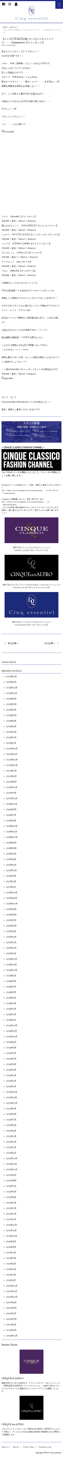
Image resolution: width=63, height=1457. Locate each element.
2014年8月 (11, 1047)
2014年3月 (11, 1075)
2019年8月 (11, 809)
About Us (5, 1447)
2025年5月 (11, 721)
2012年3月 (11, 1208)
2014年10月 (11, 1036)
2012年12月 (11, 1158)
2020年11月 (11, 798)
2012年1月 (11, 1219)
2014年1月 (11, 1086)
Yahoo (21, 374)
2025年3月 (11, 732)
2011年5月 (11, 1263)
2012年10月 (11, 1169)
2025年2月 (11, 737)
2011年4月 (11, 1269)
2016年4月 (11, 937)
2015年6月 (11, 992)
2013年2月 (11, 1147)
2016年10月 (12, 903)
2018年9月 (11, 842)
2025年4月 (11, 726)
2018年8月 (11, 848)
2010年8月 (11, 1308)
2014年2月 (11, 1081)
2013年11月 (11, 1097)
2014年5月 (11, 1064)
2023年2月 (11, 770)
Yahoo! (22, 221)
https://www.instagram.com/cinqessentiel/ (25, 502)
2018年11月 (11, 831)
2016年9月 (11, 909)
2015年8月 (11, 981)
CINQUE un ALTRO (13, 1424)
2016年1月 (11, 953)
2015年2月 (11, 1014)
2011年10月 (11, 1236)
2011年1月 (11, 1280)
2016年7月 (11, 920)
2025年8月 (11, 704)
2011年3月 (11, 1274)
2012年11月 (11, 1164)
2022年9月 (11, 776)
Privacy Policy (28, 1447)
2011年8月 (11, 1247)
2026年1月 (11, 682)
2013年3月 (11, 1142)
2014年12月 (11, 1025)
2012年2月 (11, 1214)
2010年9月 (11, 1302)
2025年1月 (11, 743)
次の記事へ (49, 643)
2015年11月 (11, 964)
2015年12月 (11, 959)
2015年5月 (11, 998)
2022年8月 (11, 782)
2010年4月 (11, 1330)
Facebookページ (26, 402)
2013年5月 (11, 1130)
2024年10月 (12, 759)
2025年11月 (11, 693)
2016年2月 (11, 948)
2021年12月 (11, 787)
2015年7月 (11, 986)
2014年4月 (11, 1070)
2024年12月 (12, 748)
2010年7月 (11, 1313)
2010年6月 (11, 1319)
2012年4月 (11, 1202)
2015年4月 (11, 1003)
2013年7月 (11, 1119)
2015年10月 (11, 970)
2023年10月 (12, 765)
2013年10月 (11, 1103)
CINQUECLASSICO (13, 1378)
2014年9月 (11, 1042)
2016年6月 (11, 926)
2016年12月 (11, 892)
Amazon (32, 221)
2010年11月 (11, 1291)
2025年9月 (11, 698)
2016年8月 (11, 914)
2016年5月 (11, 931)
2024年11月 (11, 754)
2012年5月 (11, 1197)
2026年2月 (11, 676)
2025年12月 (11, 687)
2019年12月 (11, 804)
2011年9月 (11, 1241)
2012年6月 (11, 1191)
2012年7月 (11, 1186)
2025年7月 (11, 709)
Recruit (16, 1447)
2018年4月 (11, 865)
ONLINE (6, 221)
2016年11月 (11, 898)
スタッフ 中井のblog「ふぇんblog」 (20, 77)
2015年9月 (11, 975)
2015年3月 (11, 1009)
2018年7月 (11, 854)
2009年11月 (11, 1335)
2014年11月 (11, 1031)
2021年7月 (11, 793)
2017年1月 (11, 887)
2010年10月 (12, 1297)
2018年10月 (12, 837)
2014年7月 (11, 1053)
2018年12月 (11, 826)
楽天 (14, 221)
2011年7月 (11, 1252)
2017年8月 (11, 876)
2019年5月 (11, 820)
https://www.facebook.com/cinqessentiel (24, 490)
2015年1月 (11, 1020)
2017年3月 (11, 881)
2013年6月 (11, 1125)
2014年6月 (11, 1058)
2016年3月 (11, 942)
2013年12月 (11, 1092)
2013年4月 (11, 1136)
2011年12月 (11, 1225)
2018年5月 (11, 859)
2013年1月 (11, 1153)
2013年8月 (11, 1114)
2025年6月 (11, 715)
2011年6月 (11, 1258)
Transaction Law (44, 1447)
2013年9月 (11, 1108)
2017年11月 (11, 870)
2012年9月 (11, 1175)
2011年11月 (11, 1230)
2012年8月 (11, 1180)
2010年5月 (11, 1324)
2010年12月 (11, 1286)
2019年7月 (11, 815)
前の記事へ (13, 643)
